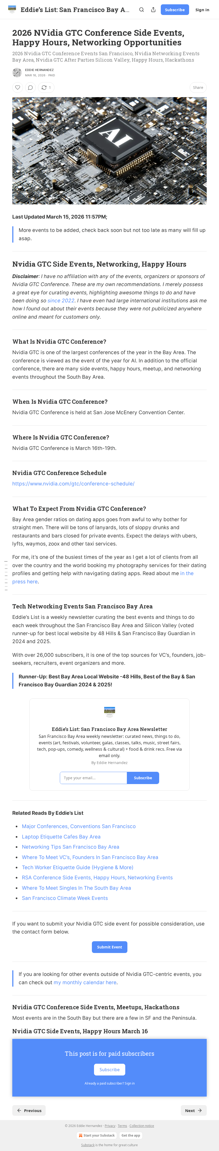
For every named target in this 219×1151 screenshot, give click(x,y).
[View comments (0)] (30, 87)
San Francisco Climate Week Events (65, 898)
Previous (32, 1110)
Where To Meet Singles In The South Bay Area (76, 888)
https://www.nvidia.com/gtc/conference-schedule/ (73, 484)
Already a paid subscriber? (110, 1083)
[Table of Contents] (6, 575)
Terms (122, 1126)
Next (190, 1110)
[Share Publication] (153, 9)
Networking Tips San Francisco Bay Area (70, 847)
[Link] (5, 264)
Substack (88, 1145)
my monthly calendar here (85, 982)
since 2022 (61, 301)
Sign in (202, 9)
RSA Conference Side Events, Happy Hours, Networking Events (97, 878)
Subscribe (175, 9)
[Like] (17, 87)
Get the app (131, 1135)
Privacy (110, 1126)
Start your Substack (99, 1135)
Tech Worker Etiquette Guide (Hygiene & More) (78, 867)
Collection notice (142, 1126)
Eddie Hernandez (39, 70)
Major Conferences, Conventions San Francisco (79, 826)
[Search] (141, 9)
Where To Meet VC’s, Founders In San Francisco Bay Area (90, 857)
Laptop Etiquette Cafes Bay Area (61, 837)
